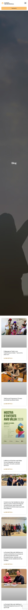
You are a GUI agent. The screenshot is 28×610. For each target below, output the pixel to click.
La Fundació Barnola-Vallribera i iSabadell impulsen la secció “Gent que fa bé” (13, 606)
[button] (25, 3)
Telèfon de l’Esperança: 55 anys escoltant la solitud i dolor (13, 399)
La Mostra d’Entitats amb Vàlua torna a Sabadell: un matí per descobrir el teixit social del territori (13, 463)
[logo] (7, 3)
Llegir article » (8, 358)
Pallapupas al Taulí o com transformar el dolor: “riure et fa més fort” (13, 353)
